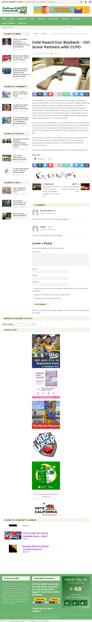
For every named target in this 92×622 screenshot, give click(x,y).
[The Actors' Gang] (61, 178)
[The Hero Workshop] (46, 458)
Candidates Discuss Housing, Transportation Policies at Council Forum (21, 143)
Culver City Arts (12, 183)
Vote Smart (53, 19)
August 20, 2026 (19, 149)
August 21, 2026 (19, 49)
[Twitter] (86, 2)
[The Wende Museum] (46, 428)
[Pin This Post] (50, 94)
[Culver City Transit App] (46, 488)
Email (34, 275)
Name (35, 269)
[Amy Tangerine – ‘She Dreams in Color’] (6, 190)
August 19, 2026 (19, 79)
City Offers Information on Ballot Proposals (20, 157)
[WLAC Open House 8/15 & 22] (46, 367)
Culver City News (12, 34)
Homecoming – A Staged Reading (20, 214)
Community (22, 19)
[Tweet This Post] (40, 94)
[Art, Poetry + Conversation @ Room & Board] (6, 203)
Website (35, 282)
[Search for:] (78, 27)
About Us (22, 23)
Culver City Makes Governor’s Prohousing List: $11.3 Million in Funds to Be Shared (21, 43)
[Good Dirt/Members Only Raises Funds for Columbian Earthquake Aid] (6, 120)
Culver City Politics (14, 134)
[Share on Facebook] (34, 94)
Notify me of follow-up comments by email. (52, 295)
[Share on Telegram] (76, 94)
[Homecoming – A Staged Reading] (6, 216)
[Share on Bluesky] (81, 94)
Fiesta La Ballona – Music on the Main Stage (20, 94)
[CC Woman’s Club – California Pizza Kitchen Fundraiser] (6, 107)
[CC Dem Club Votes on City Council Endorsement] (6, 171)
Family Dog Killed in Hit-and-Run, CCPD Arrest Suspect (21, 58)
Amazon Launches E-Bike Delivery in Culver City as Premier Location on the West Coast (21, 72)
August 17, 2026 (19, 111)
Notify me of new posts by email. (48, 298)
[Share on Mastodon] (71, 94)
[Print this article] (60, 94)
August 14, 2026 (19, 126)
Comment (36, 252)
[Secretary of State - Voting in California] (46, 514)
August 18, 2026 (19, 162)
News (12, 19)
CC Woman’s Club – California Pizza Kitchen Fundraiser (21, 107)
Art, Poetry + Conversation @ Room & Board (19, 203)
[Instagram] (90, 2)
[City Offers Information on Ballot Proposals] (6, 158)
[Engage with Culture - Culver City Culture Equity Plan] (46, 397)
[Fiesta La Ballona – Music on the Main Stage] (6, 94)
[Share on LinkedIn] (45, 94)
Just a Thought (8, 23)
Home (4, 19)
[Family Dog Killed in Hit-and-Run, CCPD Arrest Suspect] (6, 58)
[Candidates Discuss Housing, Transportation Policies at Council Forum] (6, 141)
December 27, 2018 (42, 53)
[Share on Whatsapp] (66, 94)
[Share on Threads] (86, 94)
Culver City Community (15, 87)
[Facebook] (81, 2)
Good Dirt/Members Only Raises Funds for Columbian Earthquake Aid (21, 120)
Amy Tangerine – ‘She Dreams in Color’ (20, 190)
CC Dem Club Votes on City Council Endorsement (21, 170)
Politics (41, 19)
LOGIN (56, 617)
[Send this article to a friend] (55, 94)
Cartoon (76, 19)
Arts (33, 19)
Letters (65, 19)
